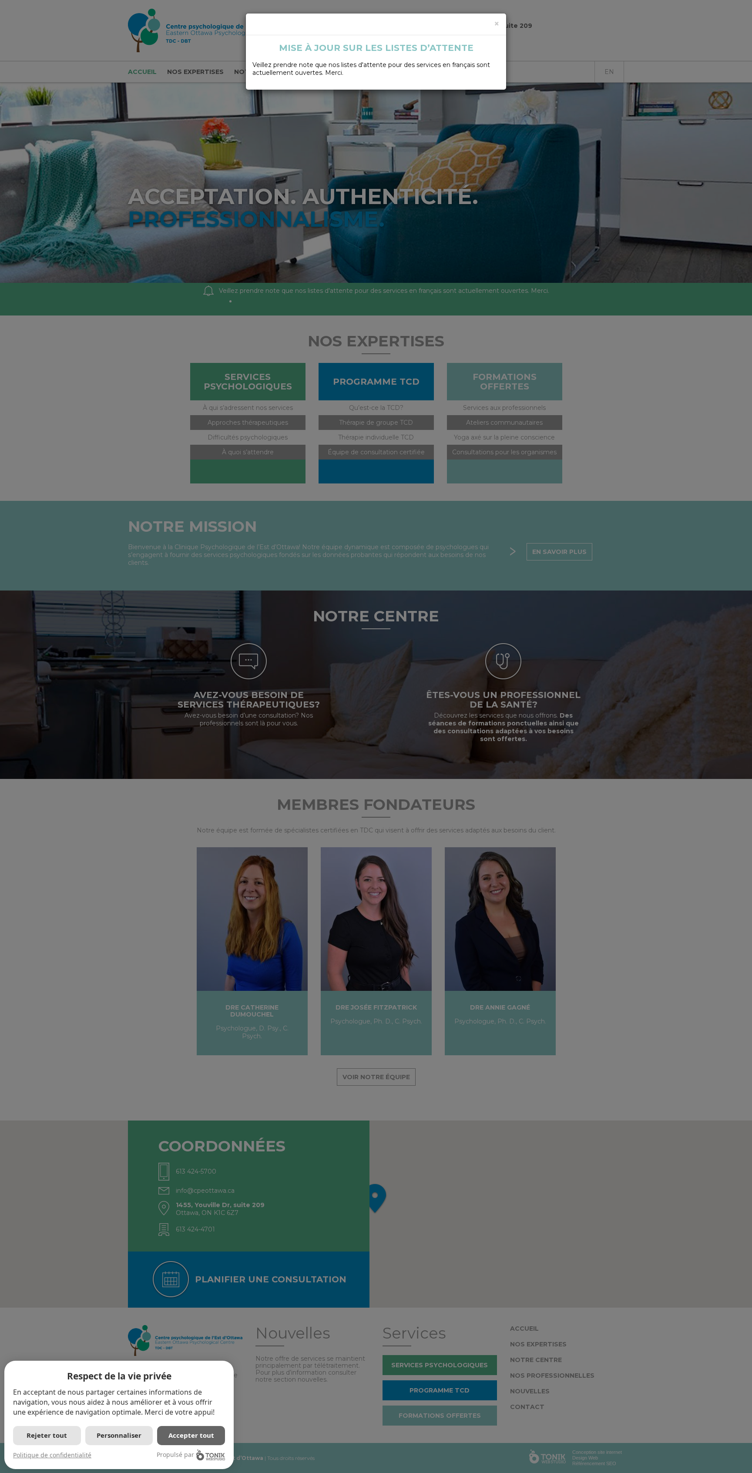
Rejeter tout (47, 1435)
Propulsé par (175, 1454)
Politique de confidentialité (52, 1455)
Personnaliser (119, 1435)
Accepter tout (191, 1435)
